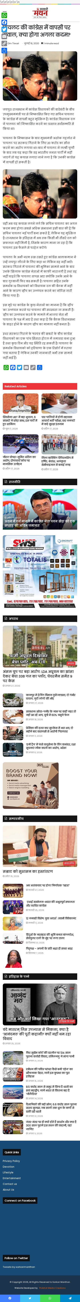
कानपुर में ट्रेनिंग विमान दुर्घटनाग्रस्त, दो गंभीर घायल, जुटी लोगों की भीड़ (50, 697)
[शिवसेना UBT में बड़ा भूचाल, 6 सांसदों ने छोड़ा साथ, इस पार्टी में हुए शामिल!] (21, 403)
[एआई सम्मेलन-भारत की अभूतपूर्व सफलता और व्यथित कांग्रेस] (13, 907)
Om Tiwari (13, 43)
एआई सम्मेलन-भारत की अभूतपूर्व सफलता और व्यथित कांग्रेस (50, 903)
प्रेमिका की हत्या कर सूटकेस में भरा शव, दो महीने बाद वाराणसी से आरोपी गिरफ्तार (49, 730)
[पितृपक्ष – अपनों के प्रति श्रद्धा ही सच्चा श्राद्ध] (13, 957)
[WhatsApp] (4, 15)
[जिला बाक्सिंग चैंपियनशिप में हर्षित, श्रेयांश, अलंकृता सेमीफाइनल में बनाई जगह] (59, 444)
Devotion (8, 1167)
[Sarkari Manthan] (40, 13)
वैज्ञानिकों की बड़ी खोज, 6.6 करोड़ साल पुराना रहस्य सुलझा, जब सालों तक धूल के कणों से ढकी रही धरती (51, 1108)
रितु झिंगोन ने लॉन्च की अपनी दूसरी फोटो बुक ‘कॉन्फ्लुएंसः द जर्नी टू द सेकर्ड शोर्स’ (36, 523)
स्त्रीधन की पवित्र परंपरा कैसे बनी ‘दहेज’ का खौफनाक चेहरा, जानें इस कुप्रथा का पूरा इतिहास (49, 1072)
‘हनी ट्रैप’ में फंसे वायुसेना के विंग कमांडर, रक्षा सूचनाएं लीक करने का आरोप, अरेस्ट (51, 746)
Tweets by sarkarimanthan (19, 1267)
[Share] (4, 50)
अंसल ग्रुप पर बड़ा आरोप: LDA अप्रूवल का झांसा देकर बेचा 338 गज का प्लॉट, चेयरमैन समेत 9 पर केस (38, 676)
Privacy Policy (11, 1161)
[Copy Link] (4, 43)
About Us (8, 1190)
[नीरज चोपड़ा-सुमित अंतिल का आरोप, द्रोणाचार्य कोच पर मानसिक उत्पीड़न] (21, 444)
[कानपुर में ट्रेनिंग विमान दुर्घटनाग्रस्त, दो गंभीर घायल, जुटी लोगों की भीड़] (13, 700)
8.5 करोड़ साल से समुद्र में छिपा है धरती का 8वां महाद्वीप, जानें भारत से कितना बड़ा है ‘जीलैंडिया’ (49, 1090)
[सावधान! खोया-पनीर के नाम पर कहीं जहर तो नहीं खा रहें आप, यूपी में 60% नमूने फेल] (13, 717)
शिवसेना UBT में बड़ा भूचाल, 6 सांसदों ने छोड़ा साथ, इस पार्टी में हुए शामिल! (20, 420)
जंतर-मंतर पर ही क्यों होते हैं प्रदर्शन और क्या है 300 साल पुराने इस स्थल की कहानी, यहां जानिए (51, 1125)
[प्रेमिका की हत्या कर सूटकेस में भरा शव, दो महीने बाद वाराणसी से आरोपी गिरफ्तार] (13, 733)
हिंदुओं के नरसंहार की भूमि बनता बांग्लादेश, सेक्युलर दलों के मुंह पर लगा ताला (50, 936)
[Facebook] (4, 22)
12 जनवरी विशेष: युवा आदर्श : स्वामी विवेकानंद (51, 918)
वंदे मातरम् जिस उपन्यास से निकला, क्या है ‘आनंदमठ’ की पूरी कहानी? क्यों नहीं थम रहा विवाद (37, 1034)
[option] (40, 509)
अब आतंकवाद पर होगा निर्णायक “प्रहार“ (48, 885)
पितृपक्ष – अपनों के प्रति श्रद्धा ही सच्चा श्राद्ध (49, 948)
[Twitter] (4, 29)
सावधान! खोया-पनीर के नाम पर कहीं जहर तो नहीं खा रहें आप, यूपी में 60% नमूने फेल (51, 713)
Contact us (10, 1184)
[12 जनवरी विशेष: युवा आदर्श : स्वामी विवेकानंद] (13, 923)
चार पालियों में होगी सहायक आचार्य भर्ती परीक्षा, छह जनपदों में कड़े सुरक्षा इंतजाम (58, 420)
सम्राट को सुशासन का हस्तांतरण (28, 871)
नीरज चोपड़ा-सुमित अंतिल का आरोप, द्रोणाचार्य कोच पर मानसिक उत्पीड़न (19, 460)
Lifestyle (8, 1172)
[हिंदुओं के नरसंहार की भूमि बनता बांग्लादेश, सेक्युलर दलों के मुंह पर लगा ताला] (13, 938)
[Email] (4, 36)
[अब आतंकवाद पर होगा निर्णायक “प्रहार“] (13, 891)
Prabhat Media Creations (52, 1287)
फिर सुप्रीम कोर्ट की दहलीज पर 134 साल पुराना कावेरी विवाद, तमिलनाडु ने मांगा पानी (50, 1054)
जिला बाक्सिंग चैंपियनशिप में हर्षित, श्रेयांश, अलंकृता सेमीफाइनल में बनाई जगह (57, 461)
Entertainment (12, 1178)
